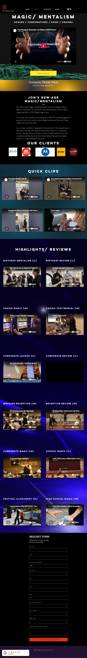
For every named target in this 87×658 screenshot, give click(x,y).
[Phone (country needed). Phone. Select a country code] (32, 566)
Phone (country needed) (35, 562)
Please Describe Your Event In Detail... (38, 626)
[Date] (31, 597)
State (31, 586)
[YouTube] (70, 9)
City (30, 578)
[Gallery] (68, 9)
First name (32, 546)
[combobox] (48, 574)
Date (30, 594)
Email (31, 554)
